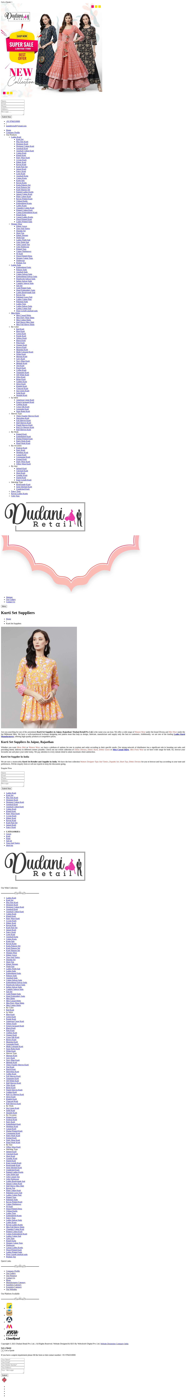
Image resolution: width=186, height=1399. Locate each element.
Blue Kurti (20, 331)
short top (9, 845)
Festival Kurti (21, 448)
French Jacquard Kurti (25, 402)
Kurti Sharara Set (23, 190)
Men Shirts (15, 313)
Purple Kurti (21, 336)
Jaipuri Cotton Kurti (24, 194)
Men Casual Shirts (23, 315)
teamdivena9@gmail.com (16, 126)
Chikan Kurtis (21, 201)
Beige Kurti (21, 379)
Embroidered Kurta (24, 203)
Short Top (20, 233)
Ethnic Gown (21, 226)
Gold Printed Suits (23, 288)
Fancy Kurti (21, 171)
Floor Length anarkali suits (27, 311)
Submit (4, 1375)
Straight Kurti (21, 395)
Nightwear (20, 260)
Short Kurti (20, 473)
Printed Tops (21, 249)
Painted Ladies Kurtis (24, 192)
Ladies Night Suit (23, 240)
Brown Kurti (21, 347)
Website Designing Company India (114, 1344)
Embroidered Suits (23, 267)
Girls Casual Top (23, 244)
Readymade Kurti (23, 484)
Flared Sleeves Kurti (24, 425)
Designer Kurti (22, 144)
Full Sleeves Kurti (23, 420)
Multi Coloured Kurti (24, 352)
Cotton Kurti (21, 153)
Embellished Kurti (23, 436)
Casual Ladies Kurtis (24, 217)
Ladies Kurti (16, 137)
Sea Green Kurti (22, 391)
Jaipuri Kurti (21, 169)
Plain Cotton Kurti (23, 196)
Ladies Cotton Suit (23, 308)
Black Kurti (21, 340)
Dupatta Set (21, 231)
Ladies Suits (16, 265)
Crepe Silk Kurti (22, 407)
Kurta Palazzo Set (23, 185)
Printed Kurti (21, 434)
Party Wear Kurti (23, 158)
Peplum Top (21, 263)
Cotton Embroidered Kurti (26, 212)
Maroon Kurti (21, 356)
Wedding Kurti (22, 452)
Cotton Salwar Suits (24, 274)
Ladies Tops (21, 304)
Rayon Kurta (21, 183)
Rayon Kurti (21, 164)
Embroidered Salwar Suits (26, 276)
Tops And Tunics (23, 228)
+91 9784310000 (13, 121)
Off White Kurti (22, 375)
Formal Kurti (21, 459)
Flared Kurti (21, 478)
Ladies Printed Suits (24, 222)
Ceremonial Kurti (23, 457)
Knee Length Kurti (23, 480)
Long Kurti (20, 174)
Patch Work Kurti (23, 441)
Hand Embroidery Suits (25, 290)
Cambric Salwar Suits (25, 283)
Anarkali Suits (22, 272)
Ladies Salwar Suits (24, 306)
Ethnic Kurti (21, 162)
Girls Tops (15, 496)
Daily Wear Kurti (23, 462)
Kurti (8, 836)
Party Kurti (20, 450)
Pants (8, 838)
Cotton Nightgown (23, 251)
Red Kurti (20, 329)
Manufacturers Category (15, 1282)
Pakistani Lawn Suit (24, 297)
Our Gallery (11, 599)
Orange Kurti (21, 345)
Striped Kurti (21, 468)
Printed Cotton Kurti (24, 210)
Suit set (9, 841)
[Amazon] (9, 1315)
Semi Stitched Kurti (24, 487)
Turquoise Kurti (22, 372)
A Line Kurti (21, 160)
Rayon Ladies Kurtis (19, 494)
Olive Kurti (20, 377)
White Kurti (21, 354)
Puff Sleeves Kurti (23, 430)
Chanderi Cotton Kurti (25, 208)
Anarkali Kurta (22, 176)
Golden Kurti (21, 382)
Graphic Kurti (21, 475)
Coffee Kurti (21, 370)
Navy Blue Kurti (23, 361)
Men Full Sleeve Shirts (25, 324)
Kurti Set (19, 139)
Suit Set (19, 286)
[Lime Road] (13, 1339)
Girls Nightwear (22, 247)
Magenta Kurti (22, 350)
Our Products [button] (11, 135)
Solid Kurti (20, 393)
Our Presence (11, 1276)
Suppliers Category (13, 1285)
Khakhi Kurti (21, 386)
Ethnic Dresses (22, 235)
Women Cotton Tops (24, 258)
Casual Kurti (21, 455)
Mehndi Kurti (21, 363)
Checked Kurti (22, 471)
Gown (8, 834)
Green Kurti (21, 334)
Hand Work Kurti (23, 443)
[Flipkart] (9, 1308)
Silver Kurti (21, 384)
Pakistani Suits (22, 302)
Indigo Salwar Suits (24, 281)
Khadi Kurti (21, 155)
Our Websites (11, 1289)
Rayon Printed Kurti (24, 199)
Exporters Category (14, 1287)
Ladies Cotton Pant (24, 299)
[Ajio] (9, 1322)
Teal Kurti (20, 366)
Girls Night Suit (22, 242)
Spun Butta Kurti (23, 411)
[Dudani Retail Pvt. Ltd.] (45, 534)
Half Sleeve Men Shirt (25, 322)
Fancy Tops (15, 491)
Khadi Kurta (21, 215)
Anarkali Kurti (22, 148)
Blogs (8, 1280)
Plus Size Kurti (22, 142)
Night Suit (20, 238)
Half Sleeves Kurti (23, 423)
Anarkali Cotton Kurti (25, 151)
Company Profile (13, 132)
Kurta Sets (20, 180)
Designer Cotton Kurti (25, 146)
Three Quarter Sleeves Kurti (27, 416)
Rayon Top (20, 295)
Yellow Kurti (21, 338)
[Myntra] (9, 1329)
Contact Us (10, 602)
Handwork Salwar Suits (25, 279)
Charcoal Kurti (22, 388)
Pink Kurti (20, 343)
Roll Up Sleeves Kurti (25, 427)
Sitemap (9, 597)
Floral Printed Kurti (24, 219)
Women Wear (16, 224)
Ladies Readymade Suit (25, 292)
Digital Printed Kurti (24, 439)
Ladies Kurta (21, 206)
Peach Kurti (21, 368)
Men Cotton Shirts (23, 320)
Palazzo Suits (21, 270)
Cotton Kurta (21, 178)
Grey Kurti (20, 359)
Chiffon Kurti (21, 404)
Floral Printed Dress (24, 256)
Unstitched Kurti (22, 489)
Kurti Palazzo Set (23, 187)
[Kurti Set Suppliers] (39, 728)
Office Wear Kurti (23, 464)
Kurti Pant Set (21, 167)
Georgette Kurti (22, 409)
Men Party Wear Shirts (25, 318)
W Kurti (19, 254)
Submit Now (6, 117)
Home (8, 130)
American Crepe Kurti (25, 400)
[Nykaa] (12, 1336)
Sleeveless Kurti (22, 418)
